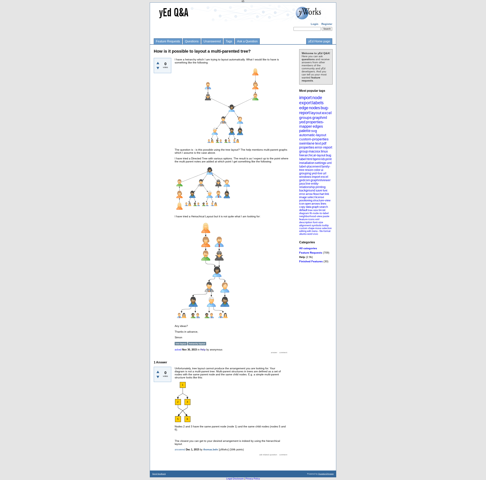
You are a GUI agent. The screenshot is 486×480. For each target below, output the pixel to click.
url (324, 173)
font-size (318, 222)
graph (315, 206)
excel (327, 113)
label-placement (310, 166)
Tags (229, 41)
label (302, 159)
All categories (308, 248)
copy (302, 206)
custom (303, 228)
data (308, 206)
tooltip (325, 225)
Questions (192, 41)
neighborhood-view (310, 216)
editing (302, 231)
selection (327, 228)
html (309, 159)
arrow (309, 193)
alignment (305, 225)
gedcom (304, 180)
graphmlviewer (321, 180)
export (305, 102)
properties (306, 147)
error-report (323, 147)
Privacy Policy (252, 478)
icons (311, 219)
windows (305, 176)
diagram (304, 213)
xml (317, 219)
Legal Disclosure (235, 478)
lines (323, 203)
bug (328, 155)
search (323, 206)
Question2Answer (326, 474)
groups (305, 117)
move (318, 228)
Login (314, 23)
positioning (305, 200)
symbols (316, 225)
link (327, 193)
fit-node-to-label (319, 213)
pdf (324, 143)
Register (326, 23)
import (305, 97)
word (309, 233)
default (303, 210)
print (328, 159)
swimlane (307, 143)
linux (324, 151)
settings (320, 163)
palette (305, 131)
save (319, 190)
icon (301, 203)
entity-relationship (309, 185)
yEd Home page (319, 41)
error (302, 193)
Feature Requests (168, 41)
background (307, 190)
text (318, 143)
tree (310, 210)
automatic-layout (312, 135)
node (317, 97)
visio (315, 233)
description (305, 222)
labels (318, 102)
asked (178, 349)
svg (314, 131)
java (302, 183)
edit (309, 231)
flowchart (318, 193)
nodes (314, 107)
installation (306, 163)
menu (315, 231)
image (303, 197)
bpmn (317, 159)
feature (303, 219)
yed (302, 122)
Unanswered (212, 41)
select (311, 197)
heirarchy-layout (197, 343)
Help (302, 257)
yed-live (317, 173)
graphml (319, 117)
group (303, 151)
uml (329, 162)
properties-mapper (311, 124)
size (315, 210)
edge (303, 107)
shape (311, 228)
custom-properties (314, 139)
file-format (325, 231)
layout (315, 113)
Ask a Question (247, 41)
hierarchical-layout (312, 155)
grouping (305, 173)
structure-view (322, 200)
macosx (314, 151)
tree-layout (181, 343)
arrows (316, 203)
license (319, 197)
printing (321, 187)
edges (318, 126)
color (317, 170)
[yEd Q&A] (240, 19)
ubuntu (303, 233)
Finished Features (311, 261)
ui (322, 170)
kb (323, 159)
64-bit (322, 210)
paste (326, 216)
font (325, 190)
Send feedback (159, 474)
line (307, 183)
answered (180, 449)
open (308, 203)
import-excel (320, 176)
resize (309, 170)
